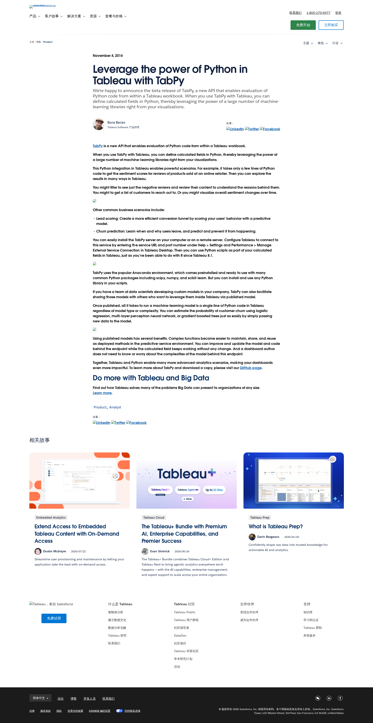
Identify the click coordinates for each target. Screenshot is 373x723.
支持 (306, 604)
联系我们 (295, 13)
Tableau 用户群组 (186, 620)
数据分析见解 (117, 628)
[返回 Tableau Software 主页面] (47, 5)
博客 (38, 42)
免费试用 (54, 618)
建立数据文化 (117, 620)
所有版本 (309, 635)
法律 (32, 711)
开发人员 (90, 699)
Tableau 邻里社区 (186, 651)
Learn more (102, 393)
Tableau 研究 (117, 635)
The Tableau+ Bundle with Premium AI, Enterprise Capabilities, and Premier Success (184, 533)
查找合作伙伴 (249, 612)
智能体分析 (115, 612)
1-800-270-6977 (318, 13)
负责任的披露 (75, 711)
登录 (338, 13)
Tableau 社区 (184, 604)
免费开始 (303, 25)
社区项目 (180, 643)
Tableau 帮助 (312, 628)
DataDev (180, 635)
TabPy (98, 146)
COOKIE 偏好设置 (99, 711)
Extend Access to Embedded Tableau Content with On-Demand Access (77, 533)
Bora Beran (116, 122)
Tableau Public (184, 612)
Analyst (115, 407)
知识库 (308, 612)
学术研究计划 (183, 659)
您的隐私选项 (132, 711)
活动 (177, 667)
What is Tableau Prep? (276, 526)
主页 (31, 42)
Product (47, 42)
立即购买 (331, 25)
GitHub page (251, 368)
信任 (61, 699)
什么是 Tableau (120, 604)
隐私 (59, 711)
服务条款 (45, 711)
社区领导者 (181, 628)
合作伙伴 (247, 604)
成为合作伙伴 (249, 620)
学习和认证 (311, 620)
